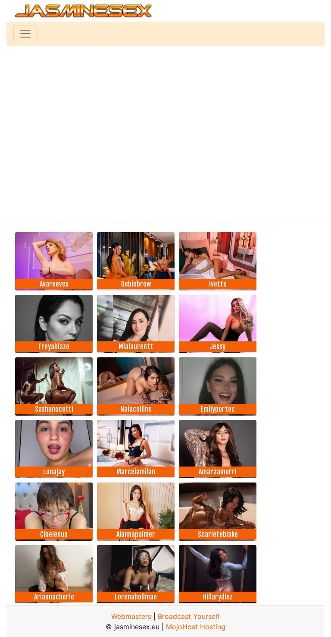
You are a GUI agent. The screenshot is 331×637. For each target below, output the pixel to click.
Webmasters (131, 616)
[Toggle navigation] (25, 33)
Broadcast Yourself (189, 616)
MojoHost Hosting (195, 626)
